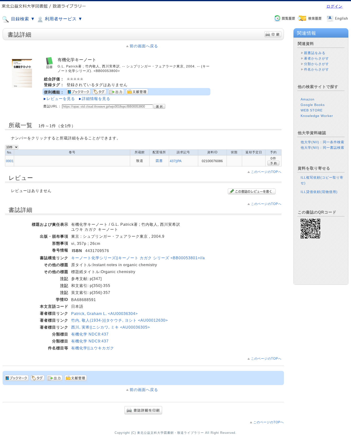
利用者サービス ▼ (63, 19)
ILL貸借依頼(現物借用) (319, 192)
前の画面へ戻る (144, 46)
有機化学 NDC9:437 (90, 341)
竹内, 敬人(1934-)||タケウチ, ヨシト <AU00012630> (119, 320)
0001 (10, 161)
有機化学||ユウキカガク (92, 348)
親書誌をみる (314, 53)
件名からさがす (316, 69)
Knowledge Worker (317, 116)
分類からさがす (316, 64)
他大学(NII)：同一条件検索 (322, 142)
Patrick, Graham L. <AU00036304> (104, 314)
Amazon (307, 99)
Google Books (313, 105)
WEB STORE (312, 110)
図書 (159, 161)
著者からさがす (316, 58)
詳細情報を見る (96, 99)
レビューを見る (61, 99)
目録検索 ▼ (22, 19)
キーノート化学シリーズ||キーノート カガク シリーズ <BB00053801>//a (138, 258)
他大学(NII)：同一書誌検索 (322, 147)
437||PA (175, 161)
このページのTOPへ (266, 172)
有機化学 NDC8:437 (90, 334)
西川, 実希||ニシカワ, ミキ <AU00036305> (110, 327)
